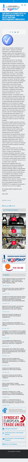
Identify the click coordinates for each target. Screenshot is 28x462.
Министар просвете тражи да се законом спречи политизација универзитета (11, 316)
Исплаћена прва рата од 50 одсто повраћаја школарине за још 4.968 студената (12, 376)
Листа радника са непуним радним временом (14, 439)
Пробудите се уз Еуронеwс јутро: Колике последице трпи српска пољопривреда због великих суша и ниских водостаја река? (14, 333)
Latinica (13, 206)
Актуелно (9, 200)
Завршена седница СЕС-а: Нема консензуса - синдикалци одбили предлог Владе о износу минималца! (13, 393)
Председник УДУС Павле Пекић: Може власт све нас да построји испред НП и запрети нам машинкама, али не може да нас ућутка (14, 351)
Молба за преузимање (11, 444)
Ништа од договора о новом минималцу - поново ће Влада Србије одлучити (13, 385)
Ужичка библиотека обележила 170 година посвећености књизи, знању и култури (13, 324)
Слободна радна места (11, 428)
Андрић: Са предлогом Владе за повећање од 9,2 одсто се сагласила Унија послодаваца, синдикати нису (13, 401)
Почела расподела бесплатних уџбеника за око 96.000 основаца (11, 369)
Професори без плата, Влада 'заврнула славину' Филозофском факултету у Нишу (13, 290)
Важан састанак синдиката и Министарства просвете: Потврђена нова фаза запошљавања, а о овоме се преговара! (13, 360)
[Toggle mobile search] (22, 5)
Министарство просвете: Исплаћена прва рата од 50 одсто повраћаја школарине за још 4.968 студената (13, 308)
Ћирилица (6, 206)
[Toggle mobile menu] (25, 5)
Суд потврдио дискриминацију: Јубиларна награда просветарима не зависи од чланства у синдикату (13, 342)
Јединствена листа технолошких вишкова (14, 433)
